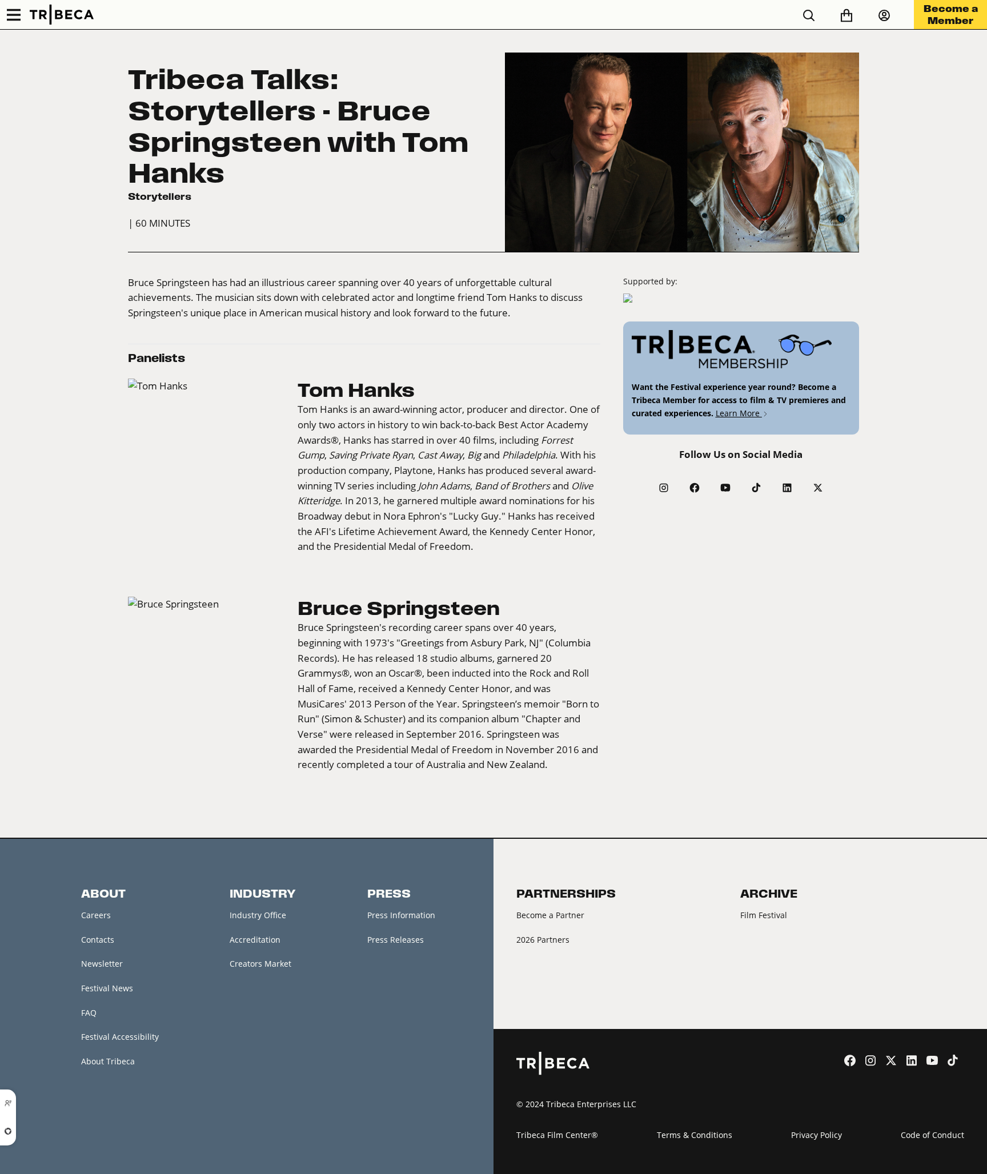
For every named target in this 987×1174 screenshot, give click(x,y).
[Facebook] (694, 487)
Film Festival (763, 915)
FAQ (89, 1012)
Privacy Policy (816, 1134)
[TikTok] (756, 487)
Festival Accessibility (120, 1036)
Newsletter (102, 963)
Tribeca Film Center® (557, 1134)
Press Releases (395, 939)
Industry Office (258, 915)
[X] (818, 487)
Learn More (739, 413)
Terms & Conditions (694, 1134)
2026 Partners (542, 939)
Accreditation (255, 939)
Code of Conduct (932, 1134)
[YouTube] (725, 487)
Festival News (107, 988)
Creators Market (260, 963)
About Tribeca (108, 1061)
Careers (96, 915)
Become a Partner (550, 915)
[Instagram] (663, 487)
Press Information (401, 915)
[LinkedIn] (787, 487)
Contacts (97, 939)
